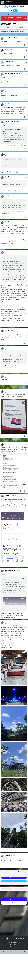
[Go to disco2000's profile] (2, 196)
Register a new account (14, 877)
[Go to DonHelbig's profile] (2, 331)
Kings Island (21, 31)
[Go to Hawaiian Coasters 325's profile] (2, 31)
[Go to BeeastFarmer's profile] (2, 252)
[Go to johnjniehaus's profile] (2, 104)
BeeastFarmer (8, 251)
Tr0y (6, 391)
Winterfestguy (8, 495)
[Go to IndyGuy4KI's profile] (2, 62)
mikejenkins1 (8, 90)
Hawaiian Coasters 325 (8, 31)
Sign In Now (14, 881)
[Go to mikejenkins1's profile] (2, 91)
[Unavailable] (14, 399)
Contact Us (9, 942)
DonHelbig (7, 330)
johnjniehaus (8, 104)
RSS (20, 942)
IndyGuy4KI (7, 61)
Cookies (15, 942)
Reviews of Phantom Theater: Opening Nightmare (11, 18)
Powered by (14, 948)
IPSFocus (16, 944)
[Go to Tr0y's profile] (2, 391)
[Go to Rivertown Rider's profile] (2, 50)
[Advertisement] (14, 920)
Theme (11, 944)
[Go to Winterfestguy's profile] (2, 496)
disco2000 (7, 195)
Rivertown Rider (8, 49)
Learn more (2, 2)
